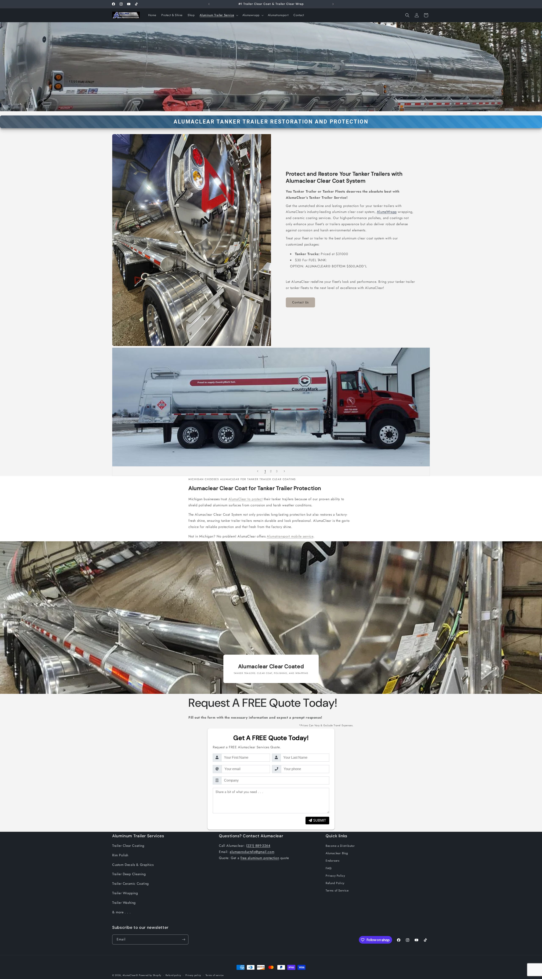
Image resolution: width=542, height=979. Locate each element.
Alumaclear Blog (337, 853)
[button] (218, 15)
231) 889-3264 (258, 845)
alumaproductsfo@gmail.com (252, 851)
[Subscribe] (183, 939)
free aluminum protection (260, 857)
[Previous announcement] (209, 4)
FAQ (329, 868)
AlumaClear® (130, 975)
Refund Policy (335, 883)
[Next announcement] (333, 4)
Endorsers (332, 860)
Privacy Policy (335, 875)
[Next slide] (284, 471)
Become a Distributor (340, 846)
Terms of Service (337, 890)
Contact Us (300, 302)
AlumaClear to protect (245, 499)
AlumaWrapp (387, 211)
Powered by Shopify (150, 975)
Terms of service (215, 975)
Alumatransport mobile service (290, 536)
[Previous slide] (257, 471)
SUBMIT (319, 820)
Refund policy (173, 975)
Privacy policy (193, 975)
